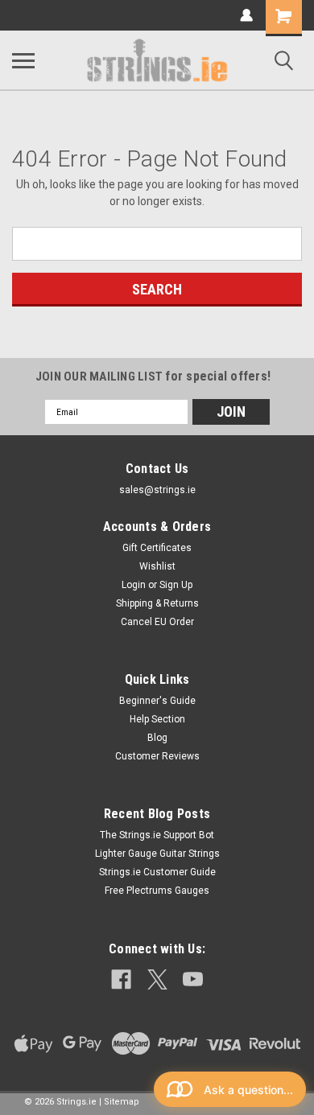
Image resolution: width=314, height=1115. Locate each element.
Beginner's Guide (157, 700)
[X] (157, 979)
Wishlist (157, 566)
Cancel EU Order (157, 621)
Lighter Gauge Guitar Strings (157, 853)
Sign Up (175, 584)
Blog (157, 737)
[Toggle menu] (23, 60)
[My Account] (246, 15)
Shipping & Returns (157, 603)
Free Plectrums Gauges (157, 890)
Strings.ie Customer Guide (157, 872)
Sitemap (121, 1101)
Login (134, 584)
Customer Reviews (157, 756)
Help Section (157, 719)
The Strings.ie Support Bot (157, 835)
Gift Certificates (157, 547)
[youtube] (193, 979)
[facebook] (121, 979)
